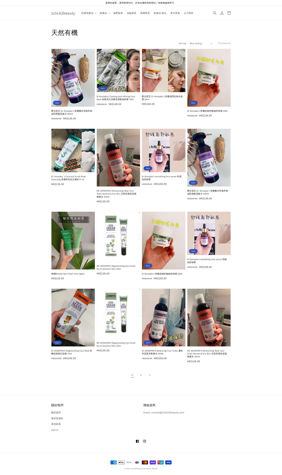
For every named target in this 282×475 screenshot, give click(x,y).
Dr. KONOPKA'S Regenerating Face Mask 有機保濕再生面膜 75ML (71, 352)
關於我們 (56, 412)
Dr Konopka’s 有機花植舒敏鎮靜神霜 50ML (207, 111)
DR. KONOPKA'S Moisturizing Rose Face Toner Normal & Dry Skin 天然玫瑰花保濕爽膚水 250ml (116, 193)
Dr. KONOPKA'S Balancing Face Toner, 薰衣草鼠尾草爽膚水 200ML (162, 352)
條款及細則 (57, 418)
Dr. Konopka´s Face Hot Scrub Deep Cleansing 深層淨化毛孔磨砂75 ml (68, 178)
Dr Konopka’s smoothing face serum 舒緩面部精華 (162, 178)
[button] (214, 13)
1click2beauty (136, 469)
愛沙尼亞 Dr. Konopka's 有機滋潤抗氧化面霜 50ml (162, 98)
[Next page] (149, 375)
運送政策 (56, 424)
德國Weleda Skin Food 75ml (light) (68, 273)
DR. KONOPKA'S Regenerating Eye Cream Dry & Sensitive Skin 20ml (116, 267)
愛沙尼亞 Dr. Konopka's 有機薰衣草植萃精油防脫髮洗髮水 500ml (71, 112)
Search (54, 429)
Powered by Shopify (150, 469)
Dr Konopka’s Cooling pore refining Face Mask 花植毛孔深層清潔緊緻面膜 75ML (116, 98)
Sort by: (183, 43)
